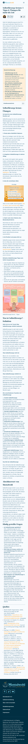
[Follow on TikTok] (24, 17)
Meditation (6, 172)
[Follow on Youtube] (21, 17)
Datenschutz (6, 709)
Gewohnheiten (7, 249)
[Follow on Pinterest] (4, 691)
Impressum (6, 712)
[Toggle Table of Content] (22, 103)
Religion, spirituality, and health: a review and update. (14, 631)
